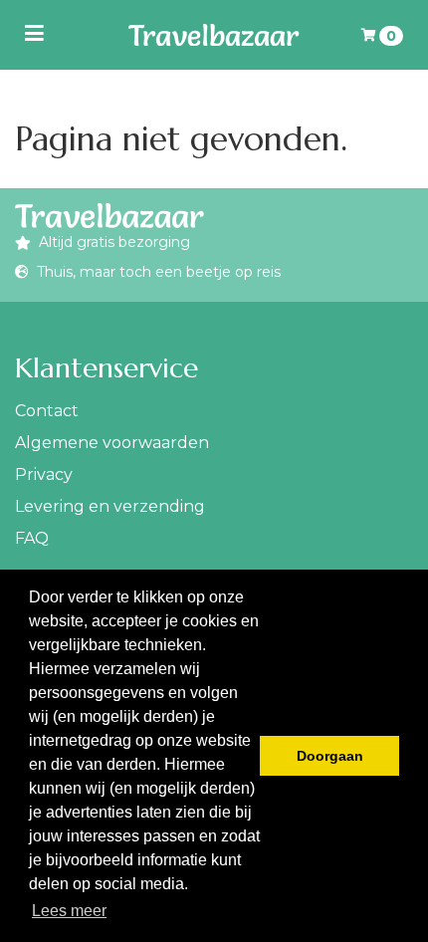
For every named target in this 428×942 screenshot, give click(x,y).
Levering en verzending (110, 506)
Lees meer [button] (69, 910)
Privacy (44, 474)
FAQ (32, 538)
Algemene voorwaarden (112, 442)
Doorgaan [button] (330, 756)
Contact (47, 410)
